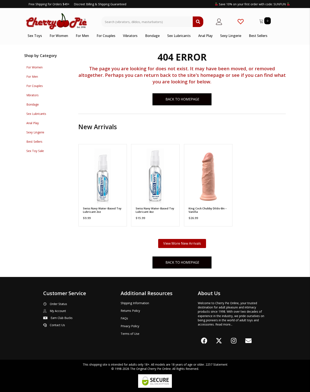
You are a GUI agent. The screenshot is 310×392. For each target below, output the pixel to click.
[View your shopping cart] (261, 21)
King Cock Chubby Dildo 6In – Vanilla (208, 210)
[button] (102, 199)
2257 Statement (217, 364)
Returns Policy (130, 311)
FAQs (124, 318)
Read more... (223, 324)
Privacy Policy (130, 326)
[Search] (198, 21)
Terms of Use (130, 334)
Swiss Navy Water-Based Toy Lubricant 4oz (155, 210)
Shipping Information (135, 303)
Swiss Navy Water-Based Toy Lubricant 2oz (102, 210)
